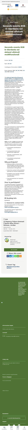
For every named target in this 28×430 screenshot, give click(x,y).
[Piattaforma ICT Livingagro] (16, 7)
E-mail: (3, 336)
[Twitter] (13, 256)
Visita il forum (5, 390)
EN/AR (20, 67)
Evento (16, 22)
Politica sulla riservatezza (8, 329)
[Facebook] (8, 256)
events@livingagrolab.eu (11, 212)
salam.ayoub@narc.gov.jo (11, 207)
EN (11, 60)
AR (9, 60)
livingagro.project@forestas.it (12, 336)
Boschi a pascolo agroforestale (9, 374)
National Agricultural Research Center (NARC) (14, 78)
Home (11, 22)
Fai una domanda (6, 380)
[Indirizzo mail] (18, 256)
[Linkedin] (10, 256)
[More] (20, 256)
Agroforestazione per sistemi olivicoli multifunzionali (11, 363)
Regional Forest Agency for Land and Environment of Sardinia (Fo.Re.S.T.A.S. (14, 80)
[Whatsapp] (15, 256)
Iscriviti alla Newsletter (14, 418)
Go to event (14, 250)
